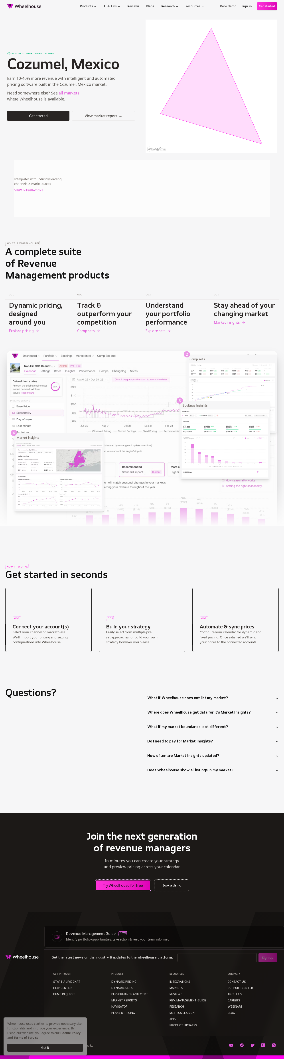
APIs (173, 1019)
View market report (103, 115)
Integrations (180, 982)
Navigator (119, 1007)
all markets (69, 93)
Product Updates (183, 1025)
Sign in (247, 6)
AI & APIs (110, 6)
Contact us (237, 982)
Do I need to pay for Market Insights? (180, 741)
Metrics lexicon (182, 1013)
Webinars (235, 1007)
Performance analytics (129, 994)
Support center (240, 988)
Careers (234, 1000)
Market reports (124, 1000)
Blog (231, 1013)
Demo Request (64, 994)
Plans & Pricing (123, 1013)
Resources (193, 6)
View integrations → (30, 190)
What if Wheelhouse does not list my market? (187, 698)
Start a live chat (66, 982)
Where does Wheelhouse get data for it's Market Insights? (199, 712)
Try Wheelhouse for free (123, 885)
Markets (176, 988)
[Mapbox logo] (156, 149)
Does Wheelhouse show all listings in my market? (190, 770)
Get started (267, 6)
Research (168, 6)
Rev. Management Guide (188, 1000)
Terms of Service (26, 1037)
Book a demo (171, 885)
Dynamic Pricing (124, 982)
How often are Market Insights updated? (183, 756)
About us (235, 994)
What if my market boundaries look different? (187, 727)
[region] (211, 86)
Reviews (133, 6)
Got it (45, 1047)
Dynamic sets (122, 988)
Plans (150, 6)
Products (86, 6)
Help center (62, 988)
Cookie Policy (70, 1033)
